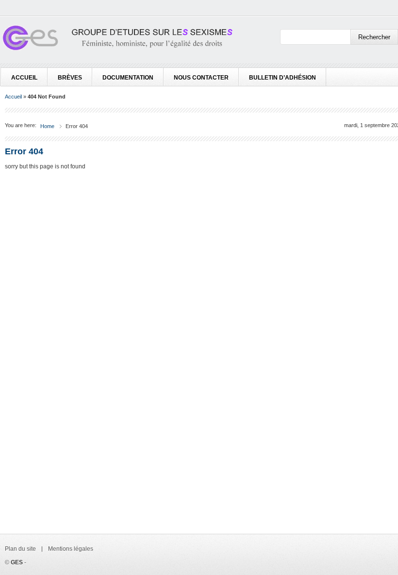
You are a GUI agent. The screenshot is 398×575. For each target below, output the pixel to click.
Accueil (24, 77)
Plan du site (20, 548)
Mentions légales (70, 548)
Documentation (127, 77)
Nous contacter (201, 77)
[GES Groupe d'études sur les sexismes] (116, 39)
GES (17, 562)
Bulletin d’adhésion (282, 77)
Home (47, 126)
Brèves (70, 77)
